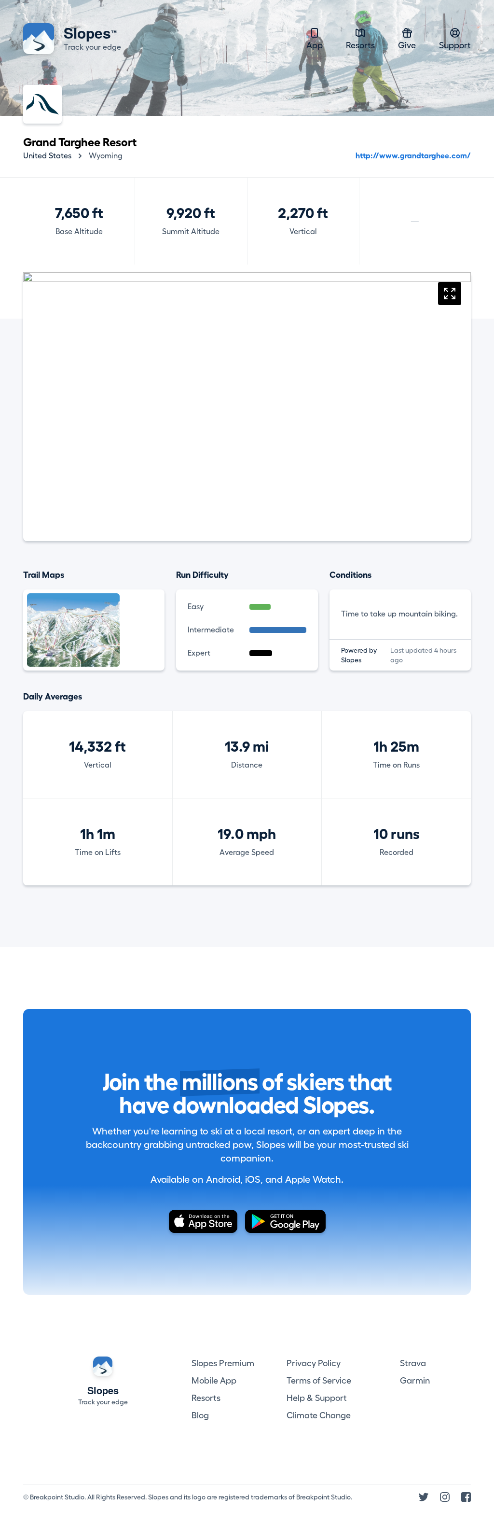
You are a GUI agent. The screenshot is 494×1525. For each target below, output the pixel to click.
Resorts (360, 45)
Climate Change (319, 1415)
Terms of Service (319, 1380)
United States (47, 156)
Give (407, 45)
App (314, 45)
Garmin (415, 1380)
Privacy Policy (314, 1363)
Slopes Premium (223, 1363)
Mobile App (214, 1380)
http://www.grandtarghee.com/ (413, 156)
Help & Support (317, 1398)
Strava (413, 1363)
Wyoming (106, 156)
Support (455, 45)
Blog (200, 1415)
